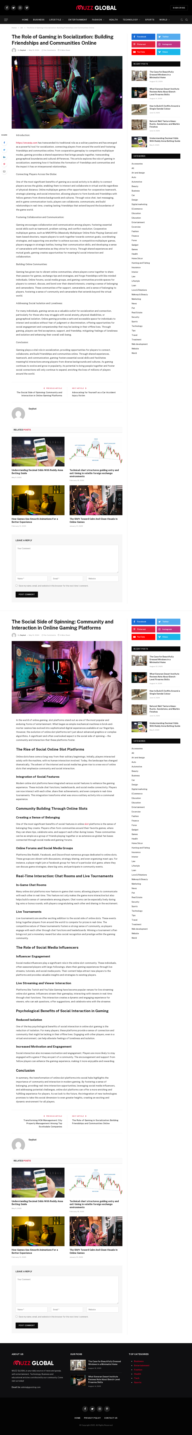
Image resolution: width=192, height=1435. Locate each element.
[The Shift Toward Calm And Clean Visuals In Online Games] (96, 500)
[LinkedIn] (4, 157)
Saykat (23, 50)
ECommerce (137, 209)
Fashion (97, 20)
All (133, 168)
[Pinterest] (4, 164)
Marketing (136, 299)
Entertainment (77, 20)
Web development (140, 344)
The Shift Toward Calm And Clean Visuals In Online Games (94, 520)
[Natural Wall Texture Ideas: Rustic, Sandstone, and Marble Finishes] (139, 125)
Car (133, 195)
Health (113, 20)
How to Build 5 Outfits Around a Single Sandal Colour (165, 107)
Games (135, 249)
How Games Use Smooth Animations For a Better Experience (35, 520)
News (134, 303)
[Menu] (6, 20)
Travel (134, 335)
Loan (134, 285)
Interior (135, 272)
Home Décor (137, 258)
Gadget (135, 245)
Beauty (135, 186)
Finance (135, 236)
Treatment (136, 339)
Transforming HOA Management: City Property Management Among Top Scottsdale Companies (42, 1123)
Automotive (137, 182)
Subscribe (179, 8)
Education (136, 213)
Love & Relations (139, 290)
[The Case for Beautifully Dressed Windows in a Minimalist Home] (139, 75)
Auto (134, 177)
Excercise (136, 227)
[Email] (4, 171)
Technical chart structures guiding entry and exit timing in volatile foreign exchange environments (94, 473)
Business (39, 20)
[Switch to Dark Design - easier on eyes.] (182, 19)
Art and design (138, 173)
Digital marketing (139, 204)
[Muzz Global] (96, 8)
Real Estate (137, 312)
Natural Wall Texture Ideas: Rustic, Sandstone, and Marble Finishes (165, 124)
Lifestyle (55, 20)
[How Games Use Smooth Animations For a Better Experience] (38, 500)
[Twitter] (4, 150)
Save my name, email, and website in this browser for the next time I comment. (53, 586)
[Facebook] (4, 142)
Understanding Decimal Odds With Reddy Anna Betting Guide (37, 472)
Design (135, 200)
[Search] (186, 20)
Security (135, 317)
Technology (130, 20)
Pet (133, 308)
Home (25, 20)
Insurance (136, 267)
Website (135, 349)
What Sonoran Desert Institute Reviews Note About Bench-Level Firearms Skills (164, 92)
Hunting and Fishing (141, 263)
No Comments (50, 50)
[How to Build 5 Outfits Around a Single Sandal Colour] (139, 109)
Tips (133, 330)
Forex (134, 240)
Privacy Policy (92, 1418)
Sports (150, 20)
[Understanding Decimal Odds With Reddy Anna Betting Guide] (38, 452)
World (163, 20)
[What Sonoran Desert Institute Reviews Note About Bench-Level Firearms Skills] (139, 92)
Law (133, 276)
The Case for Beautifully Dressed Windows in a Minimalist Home (162, 75)
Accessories (137, 164)
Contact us (111, 1418)
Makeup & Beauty (140, 294)
